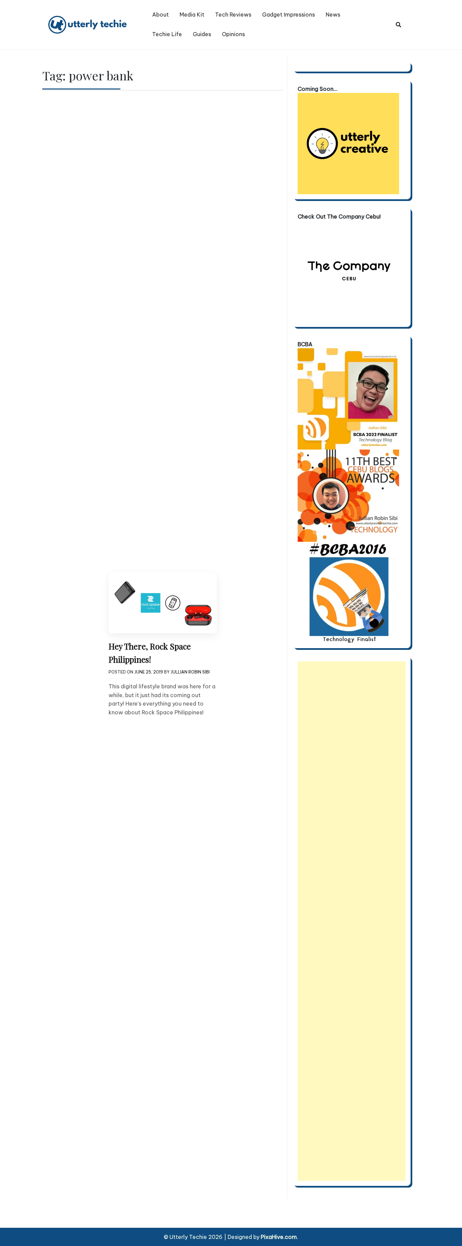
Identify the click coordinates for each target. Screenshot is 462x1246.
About (160, 14)
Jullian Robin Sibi (190, 672)
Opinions (233, 34)
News (333, 14)
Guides (202, 34)
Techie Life (167, 34)
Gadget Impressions (288, 14)
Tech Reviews (233, 14)
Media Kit (192, 14)
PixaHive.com (279, 1237)
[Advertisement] (352, 921)
